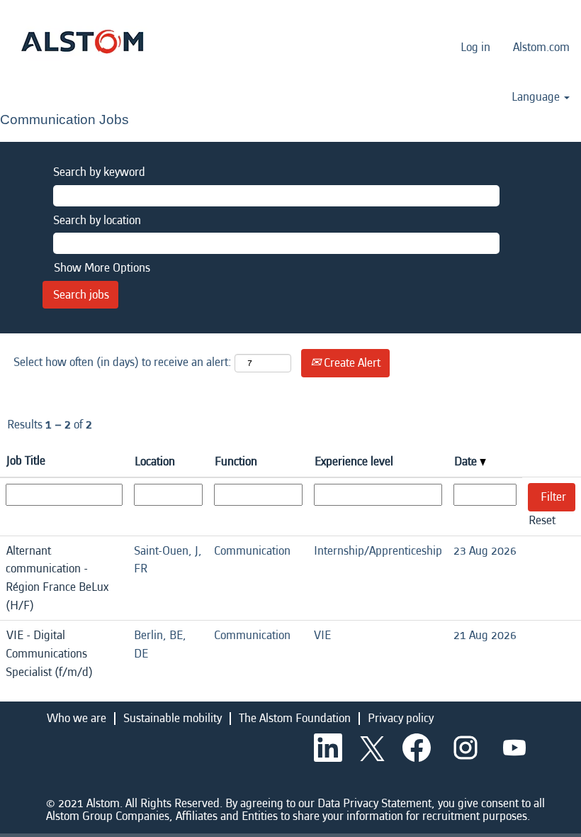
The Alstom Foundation (295, 718)
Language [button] (537, 97)
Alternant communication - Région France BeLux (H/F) (57, 578)
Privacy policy (401, 718)
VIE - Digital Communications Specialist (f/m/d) (49, 653)
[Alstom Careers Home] (82, 41)
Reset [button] (542, 520)
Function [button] (236, 461)
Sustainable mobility (172, 718)
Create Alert (350, 363)
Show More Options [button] (102, 268)
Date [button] (467, 461)
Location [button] (155, 461)
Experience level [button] (354, 461)
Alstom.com (541, 47)
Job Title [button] (25, 461)
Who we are (76, 718)
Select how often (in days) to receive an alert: (122, 362)
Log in (475, 47)
